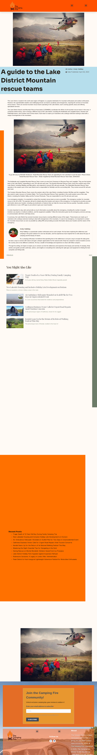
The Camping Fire (77, 746)
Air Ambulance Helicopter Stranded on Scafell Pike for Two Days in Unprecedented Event (48, 296)
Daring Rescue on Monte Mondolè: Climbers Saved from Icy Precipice (38, 551)
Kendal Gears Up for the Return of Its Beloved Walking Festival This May (46, 320)
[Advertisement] (40, 343)
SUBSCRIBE (32, 719)
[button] (72, 5)
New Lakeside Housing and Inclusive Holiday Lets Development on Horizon (36, 287)
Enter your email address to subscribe (40, 706)
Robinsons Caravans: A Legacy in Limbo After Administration (35, 556)
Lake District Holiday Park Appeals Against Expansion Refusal (35, 554)
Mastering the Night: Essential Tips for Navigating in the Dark (35, 548)
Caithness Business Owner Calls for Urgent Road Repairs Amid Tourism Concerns (48, 308)
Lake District (14, 101)
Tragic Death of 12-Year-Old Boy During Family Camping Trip (48, 276)
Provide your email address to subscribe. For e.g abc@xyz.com (42, 715)
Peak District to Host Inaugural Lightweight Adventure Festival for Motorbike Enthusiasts (45, 559)
